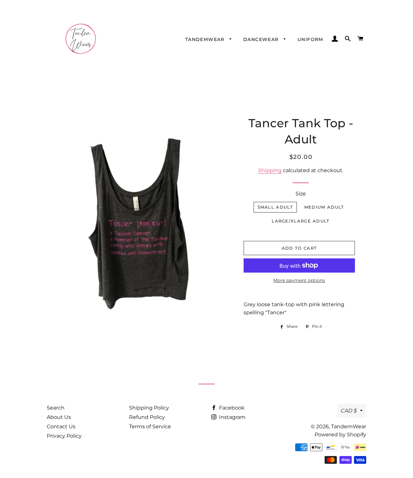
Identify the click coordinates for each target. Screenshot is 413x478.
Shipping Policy (149, 408)
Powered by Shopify (340, 434)
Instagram (232, 417)
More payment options (299, 280)
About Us (59, 417)
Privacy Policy (64, 436)
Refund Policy (147, 417)
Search (56, 408)
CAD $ (349, 411)
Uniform (310, 39)
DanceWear (261, 39)
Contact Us (61, 426)
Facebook (231, 408)
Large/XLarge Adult (300, 220)
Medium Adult (324, 207)
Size (301, 194)
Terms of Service (150, 426)
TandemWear (205, 39)
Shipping (270, 170)
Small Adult (275, 207)
